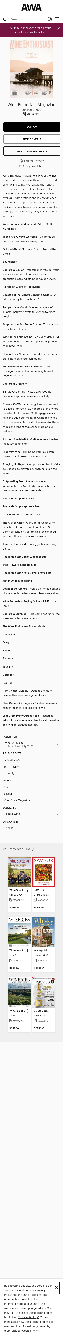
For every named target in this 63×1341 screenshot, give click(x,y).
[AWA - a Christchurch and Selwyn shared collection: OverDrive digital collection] (31, 7)
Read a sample (32, 139)
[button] (32, 127)
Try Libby (13, 28)
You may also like (17, 849)
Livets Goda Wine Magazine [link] (42, 1011)
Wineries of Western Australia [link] (17, 1011)
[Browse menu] (57, 19)
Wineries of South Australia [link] (17, 950)
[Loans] (50, 20)
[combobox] (24, 19)
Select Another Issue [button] (30, 151)
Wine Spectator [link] (17, 890)
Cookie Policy (30, 1331)
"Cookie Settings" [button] (28, 1317)
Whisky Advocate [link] (42, 950)
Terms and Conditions (17, 1290)
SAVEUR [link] (39, 890)
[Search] (5, 19)
